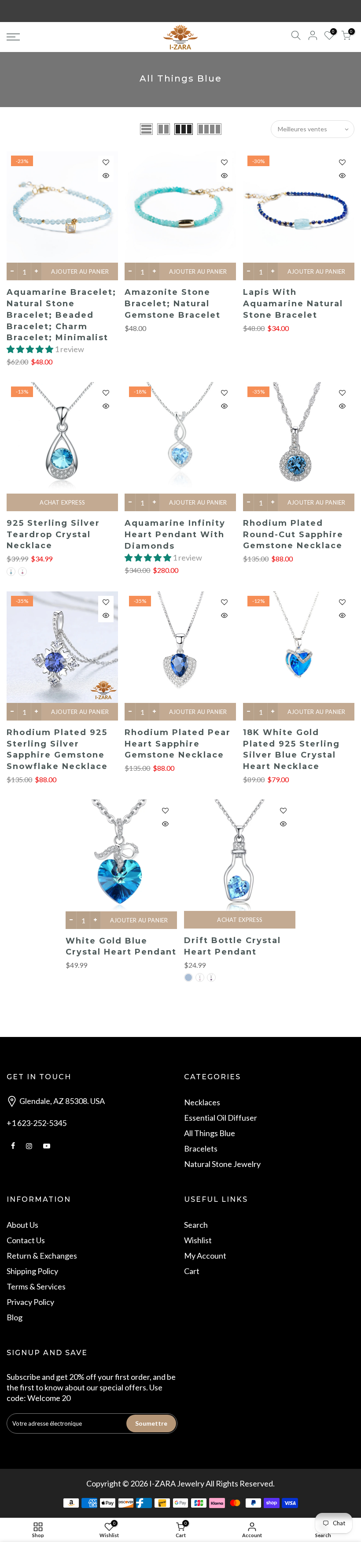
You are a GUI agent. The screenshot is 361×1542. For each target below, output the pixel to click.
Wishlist (198, 1240)
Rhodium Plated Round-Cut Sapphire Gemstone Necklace (293, 534)
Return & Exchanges (42, 1255)
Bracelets (200, 1148)
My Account (205, 1255)
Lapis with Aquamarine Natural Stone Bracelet (293, 303)
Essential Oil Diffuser (220, 1117)
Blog (14, 1317)
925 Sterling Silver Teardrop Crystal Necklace (53, 534)
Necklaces (202, 1102)
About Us (22, 1225)
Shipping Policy (32, 1271)
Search (196, 1225)
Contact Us (26, 1240)
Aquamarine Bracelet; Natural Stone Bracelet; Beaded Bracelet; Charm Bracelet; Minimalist (61, 314)
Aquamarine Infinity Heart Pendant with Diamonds (175, 534)
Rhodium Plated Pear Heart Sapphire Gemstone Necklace (178, 744)
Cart (191, 1271)
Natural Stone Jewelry (222, 1164)
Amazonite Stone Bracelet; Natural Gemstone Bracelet (173, 303)
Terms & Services (36, 1286)
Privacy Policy (30, 1302)
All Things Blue (209, 1133)
